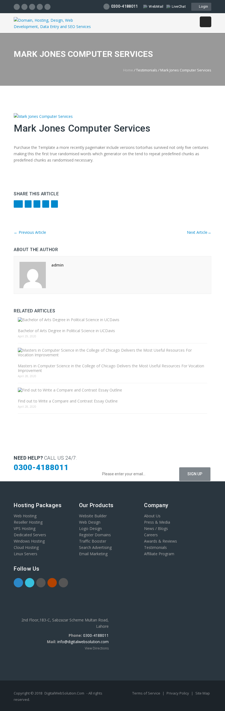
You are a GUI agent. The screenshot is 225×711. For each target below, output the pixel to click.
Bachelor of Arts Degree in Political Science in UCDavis (66, 330)
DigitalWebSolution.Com (64, 693)
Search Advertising (95, 547)
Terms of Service (146, 693)
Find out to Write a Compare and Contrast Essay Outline (68, 401)
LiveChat (179, 6)
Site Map (202, 693)
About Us (152, 515)
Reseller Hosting (28, 522)
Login (202, 6)
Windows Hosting (29, 541)
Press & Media (157, 522)
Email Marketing (93, 553)
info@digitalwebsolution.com (83, 641)
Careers (151, 534)
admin (57, 265)
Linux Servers (25, 553)
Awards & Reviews (160, 541)
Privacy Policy (178, 693)
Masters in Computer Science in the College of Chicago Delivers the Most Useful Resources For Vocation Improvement (111, 368)
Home (128, 70)
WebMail (156, 6)
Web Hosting (25, 515)
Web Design (89, 522)
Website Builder (93, 515)
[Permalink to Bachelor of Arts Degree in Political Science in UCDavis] (112, 319)
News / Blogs (156, 528)
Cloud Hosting (26, 547)
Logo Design (90, 528)
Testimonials (155, 547)
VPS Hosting (24, 528)
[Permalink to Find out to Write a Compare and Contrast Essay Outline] (112, 390)
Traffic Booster (92, 541)
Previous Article (30, 232)
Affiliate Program (159, 553)
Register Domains (95, 534)
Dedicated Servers (30, 534)
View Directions (97, 648)
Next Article (199, 232)
